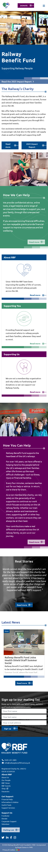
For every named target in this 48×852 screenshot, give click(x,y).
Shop (4, 788)
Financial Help (7, 799)
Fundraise (5, 816)
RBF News (6, 783)
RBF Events (6, 786)
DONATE (23, 5)
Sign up (7, 728)
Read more (7, 145)
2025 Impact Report (32, 145)
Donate (4, 818)
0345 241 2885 (11, 760)
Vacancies (5, 791)
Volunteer (5, 824)
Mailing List (8, 830)
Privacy (5, 850)
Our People (6, 780)
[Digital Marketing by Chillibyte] (18, 850)
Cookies (12, 850)
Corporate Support (9, 821)
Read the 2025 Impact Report (17, 81)
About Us (5, 777)
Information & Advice (10, 802)
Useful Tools (6, 805)
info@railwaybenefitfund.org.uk (17, 763)
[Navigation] (44, 6)
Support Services (8, 808)
